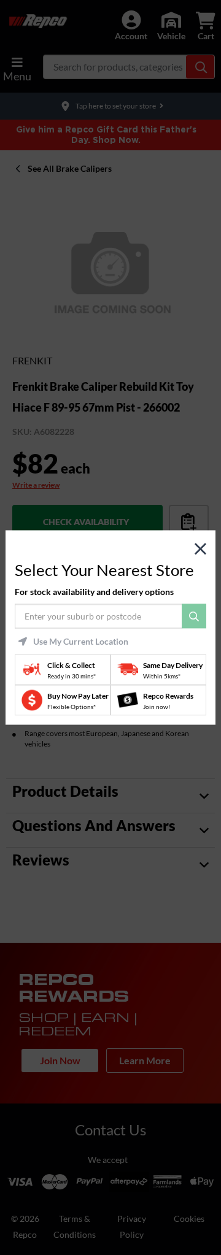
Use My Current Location (80, 641)
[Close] (200, 549)
